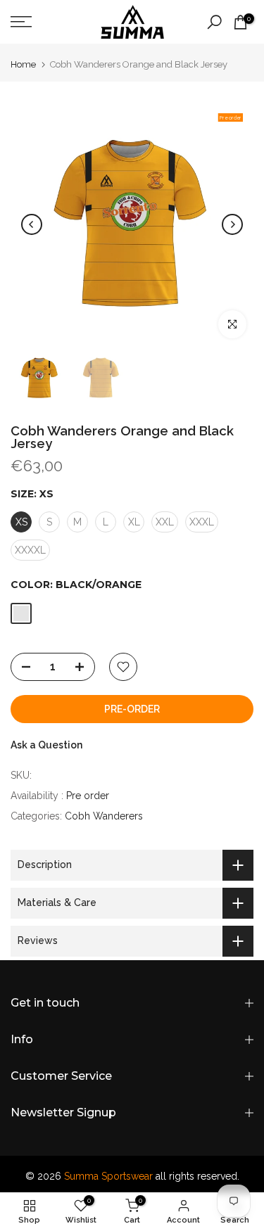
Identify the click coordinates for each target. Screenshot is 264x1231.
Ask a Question (46, 745)
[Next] (232, 224)
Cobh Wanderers (104, 816)
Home (23, 64)
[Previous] (31, 224)
